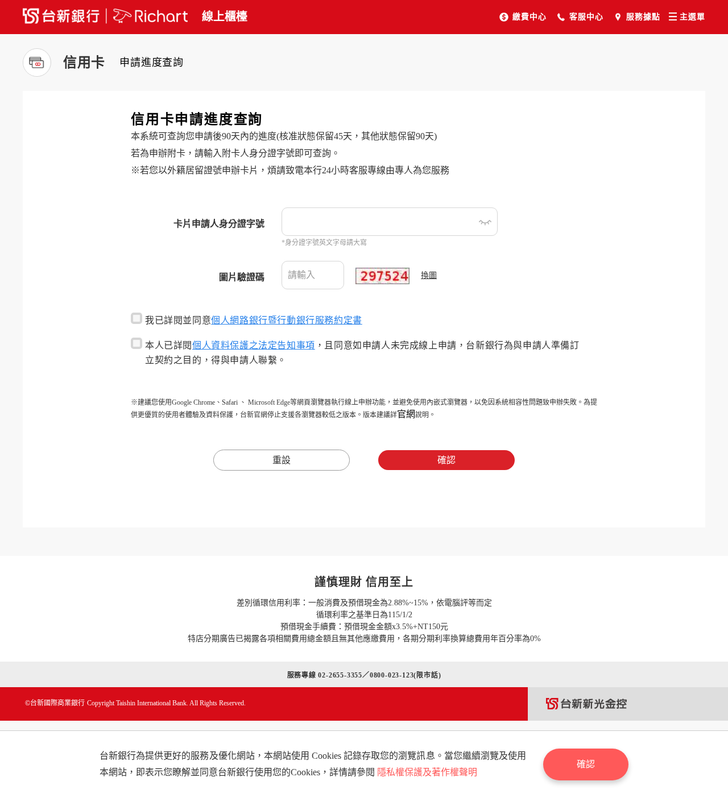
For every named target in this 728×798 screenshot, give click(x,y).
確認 (446, 460)
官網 (406, 414)
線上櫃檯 (224, 16)
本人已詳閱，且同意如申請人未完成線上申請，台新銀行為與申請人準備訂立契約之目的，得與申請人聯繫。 (362, 352)
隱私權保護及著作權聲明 (427, 772)
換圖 (429, 275)
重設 (281, 460)
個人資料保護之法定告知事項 (253, 345)
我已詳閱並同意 (253, 320)
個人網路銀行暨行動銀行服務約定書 (286, 320)
